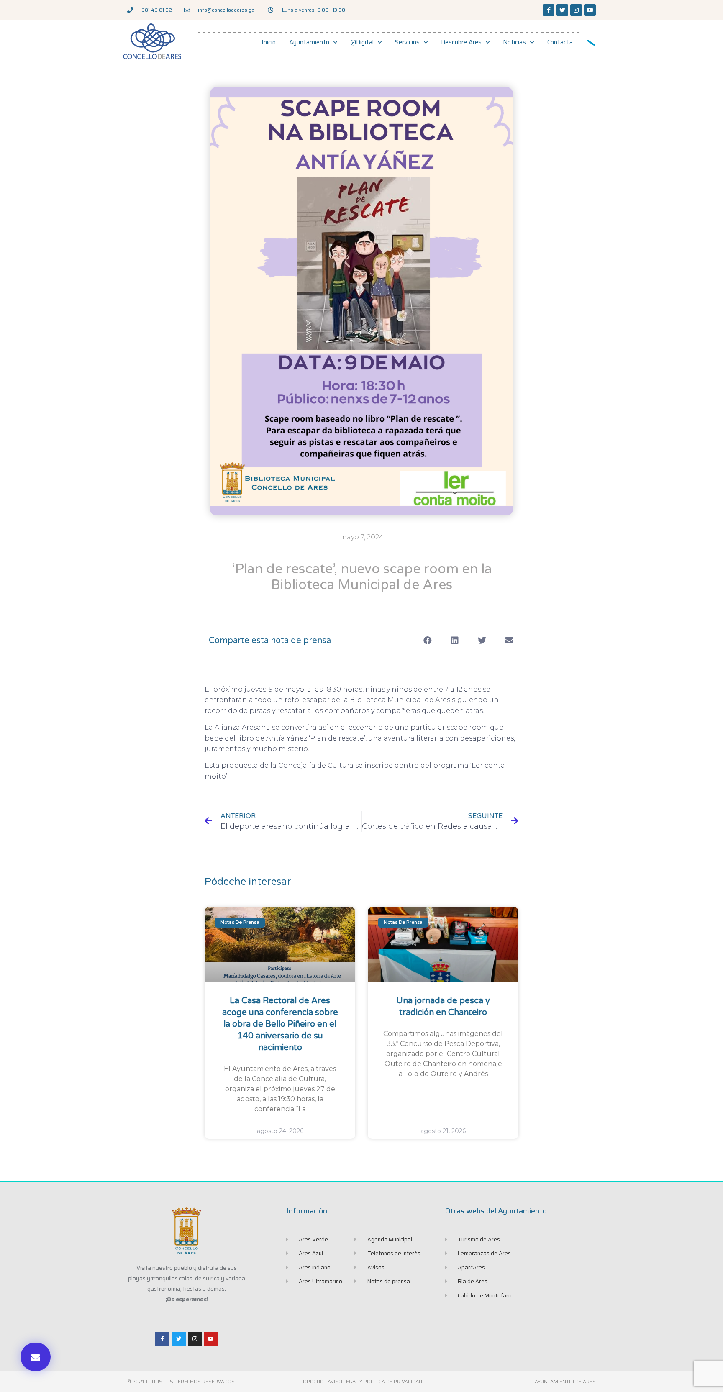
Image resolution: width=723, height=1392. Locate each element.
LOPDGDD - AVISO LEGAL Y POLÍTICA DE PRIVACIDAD (361, 1381)
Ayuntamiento (309, 42)
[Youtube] (590, 10)
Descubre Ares (461, 42)
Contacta (560, 42)
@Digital (362, 42)
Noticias (514, 42)
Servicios (407, 42)
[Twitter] (562, 10)
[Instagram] (576, 10)
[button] (36, 1357)
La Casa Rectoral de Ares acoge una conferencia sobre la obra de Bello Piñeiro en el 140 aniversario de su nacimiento (280, 1024)
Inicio (269, 42)
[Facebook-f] (548, 10)
